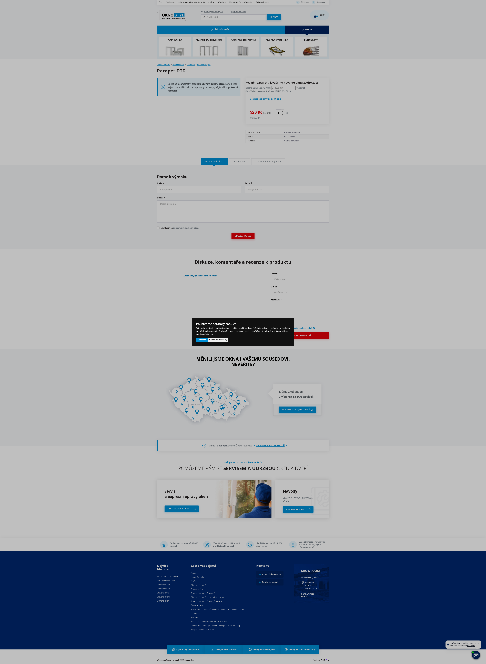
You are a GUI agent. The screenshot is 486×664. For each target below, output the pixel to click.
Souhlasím (201, 340)
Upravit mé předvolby (218, 340)
